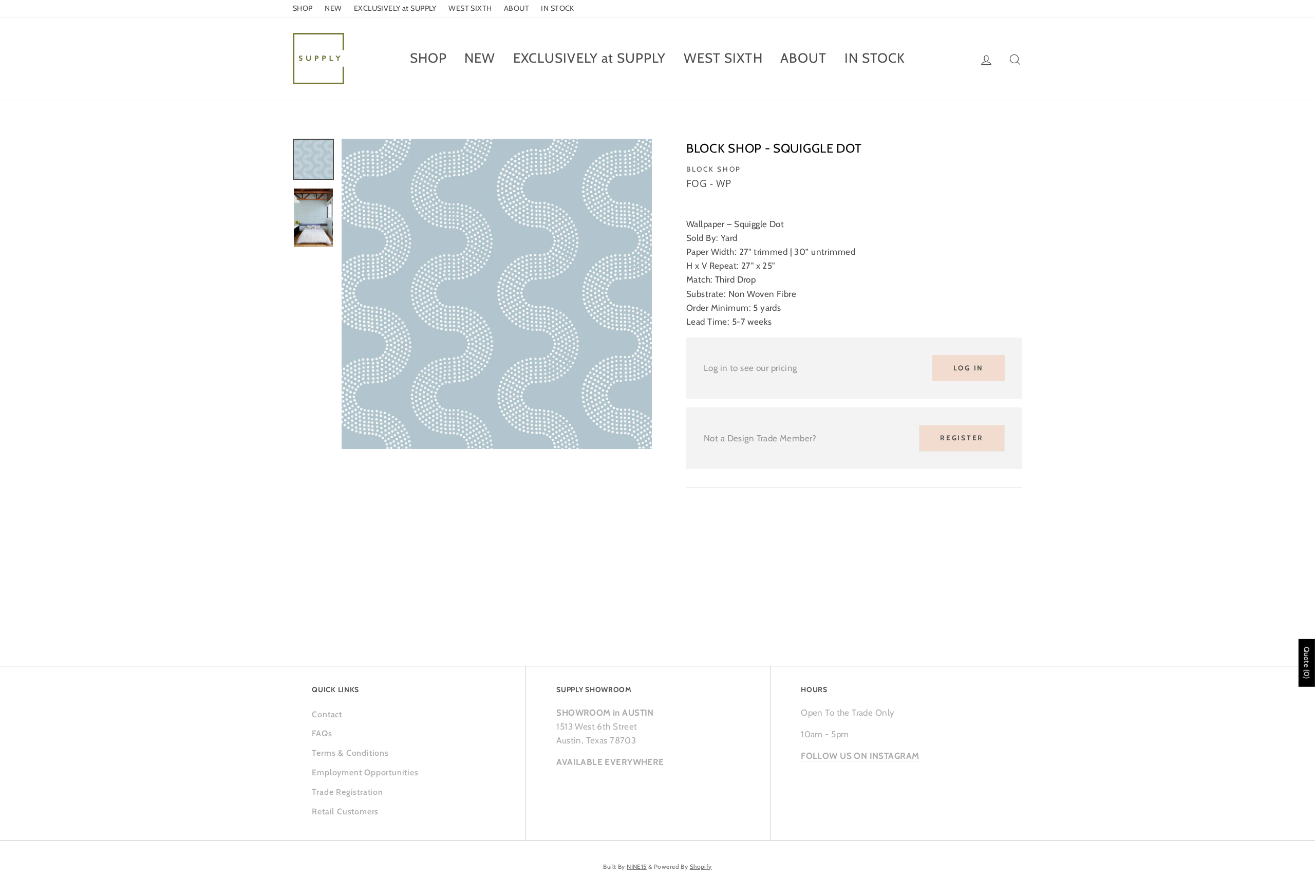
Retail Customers (345, 811)
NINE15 (637, 866)
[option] (497, 294)
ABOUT (516, 8)
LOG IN (968, 368)
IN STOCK (557, 8)
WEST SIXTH (470, 8)
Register (962, 438)
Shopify (701, 866)
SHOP (303, 8)
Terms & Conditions (350, 753)
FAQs (322, 733)
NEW (333, 8)
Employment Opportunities (365, 772)
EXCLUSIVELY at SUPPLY (395, 8)
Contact (327, 714)
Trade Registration (347, 792)
